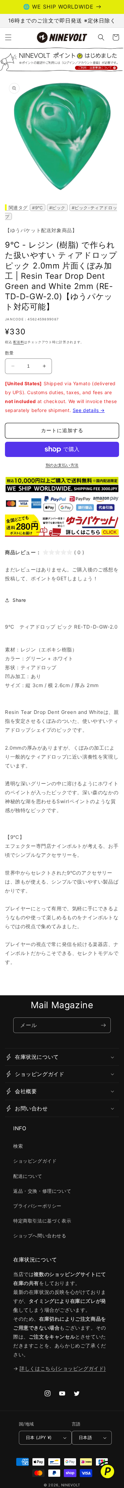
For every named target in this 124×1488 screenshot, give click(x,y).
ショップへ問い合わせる (39, 1235)
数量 (9, 352)
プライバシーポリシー (37, 1206)
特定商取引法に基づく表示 (42, 1220)
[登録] (103, 1025)
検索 (18, 1146)
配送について (27, 1176)
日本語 (85, 1437)
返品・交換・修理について (42, 1191)
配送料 (18, 342)
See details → (89, 410)
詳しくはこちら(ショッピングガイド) (63, 1368)
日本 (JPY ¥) (39, 1437)
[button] (8, 37)
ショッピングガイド (35, 1161)
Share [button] (19, 600)
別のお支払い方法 (62, 465)
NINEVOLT (71, 1485)
